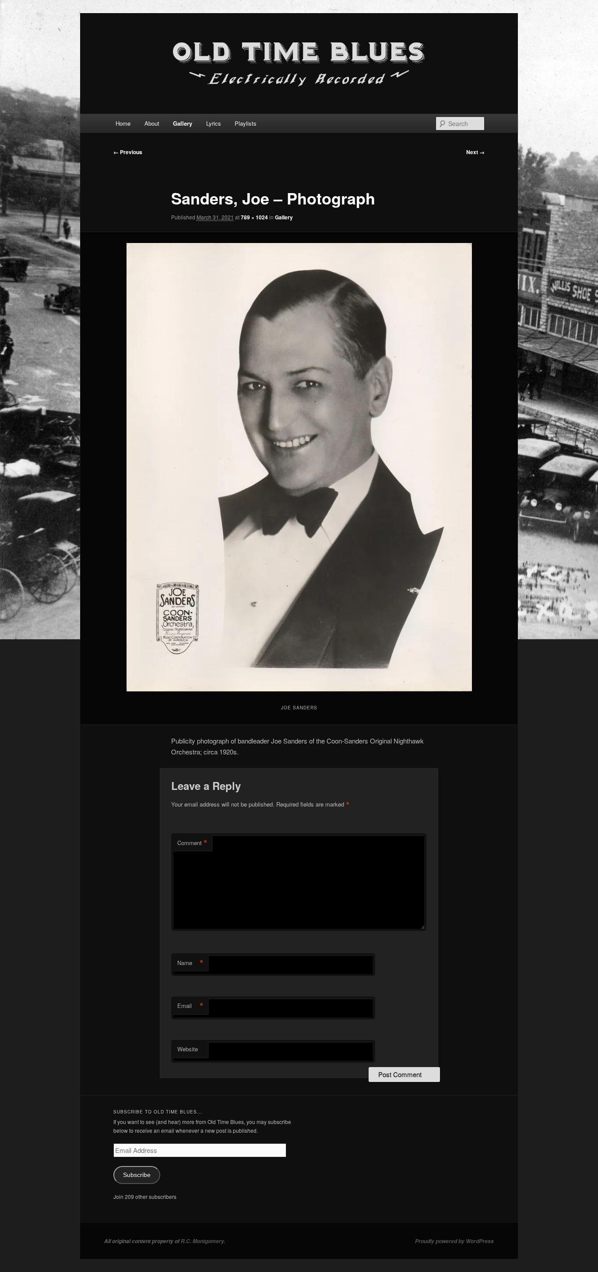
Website (187, 1049)
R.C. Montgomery (202, 1241)
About (151, 123)
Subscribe (137, 1175)
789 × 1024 (254, 217)
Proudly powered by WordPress (454, 1241)
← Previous (127, 152)
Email (190, 1006)
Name (190, 963)
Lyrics (213, 123)
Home (123, 123)
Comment (192, 843)
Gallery (182, 123)
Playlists (246, 123)
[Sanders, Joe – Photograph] (299, 467)
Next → (475, 152)
